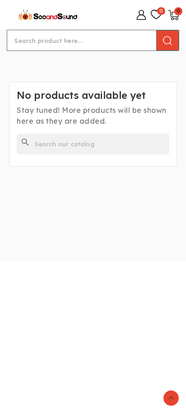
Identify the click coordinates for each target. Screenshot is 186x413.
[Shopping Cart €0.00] (173, 15)
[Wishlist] (156, 15)
